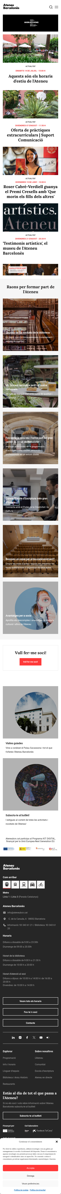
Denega (30, 1176)
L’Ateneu (39, 1058)
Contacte (30, 1023)
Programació (9, 1058)
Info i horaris (9, 1064)
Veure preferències (30, 1183)
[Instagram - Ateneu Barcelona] (20, 1038)
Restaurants (9, 1084)
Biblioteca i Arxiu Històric (15, 1077)
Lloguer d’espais (11, 1071)
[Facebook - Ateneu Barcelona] (27, 1038)
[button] (56, 1141)
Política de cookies (21, 1190)
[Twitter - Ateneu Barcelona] (34, 1038)
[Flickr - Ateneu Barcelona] (48, 1038)
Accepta (30, 1168)
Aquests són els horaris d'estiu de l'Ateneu (31, 79)
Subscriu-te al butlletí (30, 1115)
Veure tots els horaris (30, 1001)
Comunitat (40, 1064)
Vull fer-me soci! (30, 662)
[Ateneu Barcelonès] (11, 12)
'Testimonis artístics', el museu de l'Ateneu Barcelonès (25, 248)
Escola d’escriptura (44, 1071)
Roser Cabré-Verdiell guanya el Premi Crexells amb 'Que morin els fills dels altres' (30, 191)
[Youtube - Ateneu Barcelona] (41, 1038)
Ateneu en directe (43, 1077)
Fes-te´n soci (30, 1012)
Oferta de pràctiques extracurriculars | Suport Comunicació (30, 134)
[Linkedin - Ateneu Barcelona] (13, 1038)
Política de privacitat (38, 1190)
